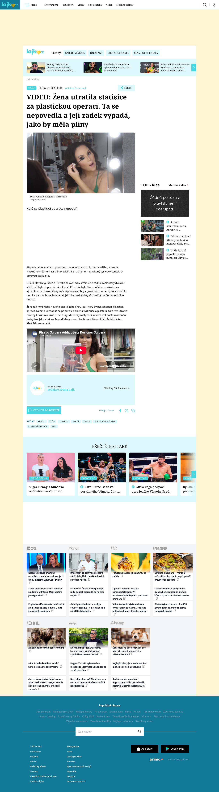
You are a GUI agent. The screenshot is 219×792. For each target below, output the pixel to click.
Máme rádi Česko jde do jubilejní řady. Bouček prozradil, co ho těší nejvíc (87, 592)
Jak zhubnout (43, 711)
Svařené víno (103, 716)
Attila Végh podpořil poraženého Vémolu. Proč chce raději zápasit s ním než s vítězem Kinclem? (150, 489)
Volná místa (35, 751)
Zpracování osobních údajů (79, 766)
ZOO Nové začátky (173, 711)
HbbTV (33, 761)
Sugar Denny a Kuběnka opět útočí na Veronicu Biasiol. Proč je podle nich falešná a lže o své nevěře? (48, 489)
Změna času (116, 711)
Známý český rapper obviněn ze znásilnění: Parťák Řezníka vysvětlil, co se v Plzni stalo (61, 69)
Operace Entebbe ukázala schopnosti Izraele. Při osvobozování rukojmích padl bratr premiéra (130, 593)
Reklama (34, 756)
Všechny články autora (116, 388)
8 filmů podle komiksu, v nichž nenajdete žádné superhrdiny (43, 665)
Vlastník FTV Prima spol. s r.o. (43, 776)
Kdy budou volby (152, 711)
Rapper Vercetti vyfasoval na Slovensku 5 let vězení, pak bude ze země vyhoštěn (88, 667)
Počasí (137, 711)
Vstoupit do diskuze (46, 410)
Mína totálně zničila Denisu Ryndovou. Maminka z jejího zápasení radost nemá (175, 69)
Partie (128, 711)
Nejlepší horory (84, 711)
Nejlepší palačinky (123, 721)
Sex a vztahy (95, 4)
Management (73, 746)
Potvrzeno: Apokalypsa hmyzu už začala (129, 575)
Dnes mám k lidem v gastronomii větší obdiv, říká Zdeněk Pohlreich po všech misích (87, 576)
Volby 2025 (88, 716)
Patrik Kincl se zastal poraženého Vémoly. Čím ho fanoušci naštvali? (100, 489)
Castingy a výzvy (74, 756)
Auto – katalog (47, 716)
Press (69, 751)
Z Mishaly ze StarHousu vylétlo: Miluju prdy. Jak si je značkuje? (117, 67)
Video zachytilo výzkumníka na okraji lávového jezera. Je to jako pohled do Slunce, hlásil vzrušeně (130, 607)
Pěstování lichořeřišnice (167, 716)
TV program (100, 711)
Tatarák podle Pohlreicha (125, 716)
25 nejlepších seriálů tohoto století (46, 647)
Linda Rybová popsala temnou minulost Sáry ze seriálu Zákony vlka (177, 256)
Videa (109, 4)
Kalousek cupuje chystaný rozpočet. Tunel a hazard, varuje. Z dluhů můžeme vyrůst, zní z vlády (45, 576)
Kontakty (71, 761)
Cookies (34, 771)
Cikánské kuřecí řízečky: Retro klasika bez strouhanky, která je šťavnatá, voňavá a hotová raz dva (172, 592)
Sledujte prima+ (125, 4)
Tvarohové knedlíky (100, 721)
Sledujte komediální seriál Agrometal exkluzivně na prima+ (176, 229)
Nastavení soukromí (76, 781)
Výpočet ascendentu (77, 721)
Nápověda (71, 771)
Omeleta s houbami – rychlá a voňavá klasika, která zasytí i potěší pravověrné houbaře (172, 576)
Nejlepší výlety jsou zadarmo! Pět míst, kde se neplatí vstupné (130, 665)
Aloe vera (146, 716)
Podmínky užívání (38, 766)
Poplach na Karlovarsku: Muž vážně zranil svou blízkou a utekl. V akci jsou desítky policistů (46, 607)
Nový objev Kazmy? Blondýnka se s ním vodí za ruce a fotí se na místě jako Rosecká (88, 682)
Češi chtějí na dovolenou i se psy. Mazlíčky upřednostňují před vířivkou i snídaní (129, 651)
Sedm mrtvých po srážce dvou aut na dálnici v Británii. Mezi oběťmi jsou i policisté (45, 592)
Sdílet (128, 88)
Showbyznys (51, 4)
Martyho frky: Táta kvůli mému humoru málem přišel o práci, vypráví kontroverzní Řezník (85, 651)
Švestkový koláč (144, 721)
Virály (81, 4)
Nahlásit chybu (37, 781)
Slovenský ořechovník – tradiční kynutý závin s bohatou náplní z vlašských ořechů (171, 607)
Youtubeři (68, 4)
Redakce (71, 776)
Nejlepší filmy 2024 (63, 711)
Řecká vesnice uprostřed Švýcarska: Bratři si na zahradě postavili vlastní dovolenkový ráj (129, 682)
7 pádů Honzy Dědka (69, 716)
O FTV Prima (36, 746)
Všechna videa (177, 185)
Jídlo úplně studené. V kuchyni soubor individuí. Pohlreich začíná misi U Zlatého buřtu (87, 607)
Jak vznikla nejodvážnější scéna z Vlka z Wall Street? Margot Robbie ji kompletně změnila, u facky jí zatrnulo (45, 684)
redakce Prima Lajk (75, 87)
